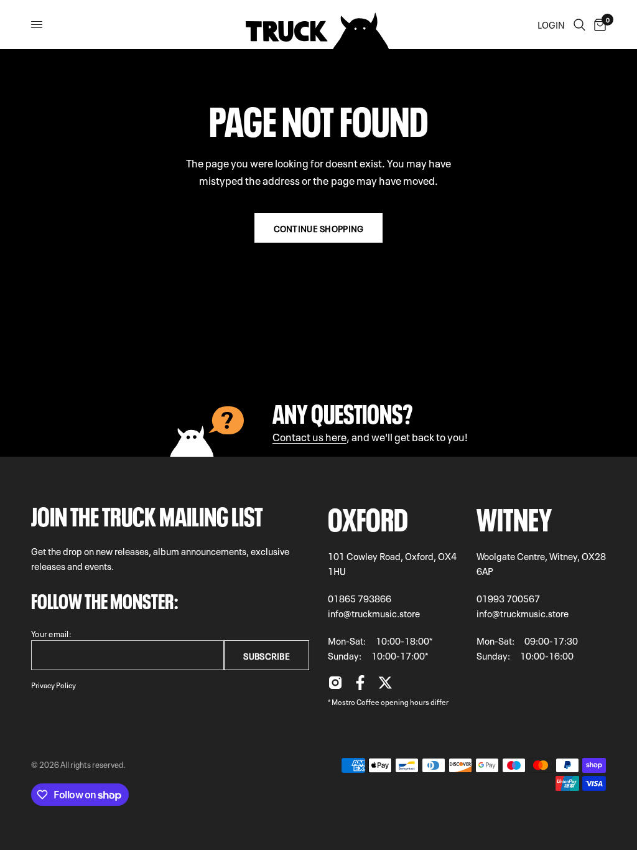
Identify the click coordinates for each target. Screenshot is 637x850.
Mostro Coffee (355, 701)
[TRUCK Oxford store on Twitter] (385, 686)
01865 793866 (359, 598)
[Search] (579, 24)
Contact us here (309, 436)
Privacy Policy (53, 684)
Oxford (368, 516)
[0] (598, 24)
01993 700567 (508, 598)
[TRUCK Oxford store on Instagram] (335, 686)
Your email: (51, 633)
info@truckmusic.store (374, 613)
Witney (514, 516)
